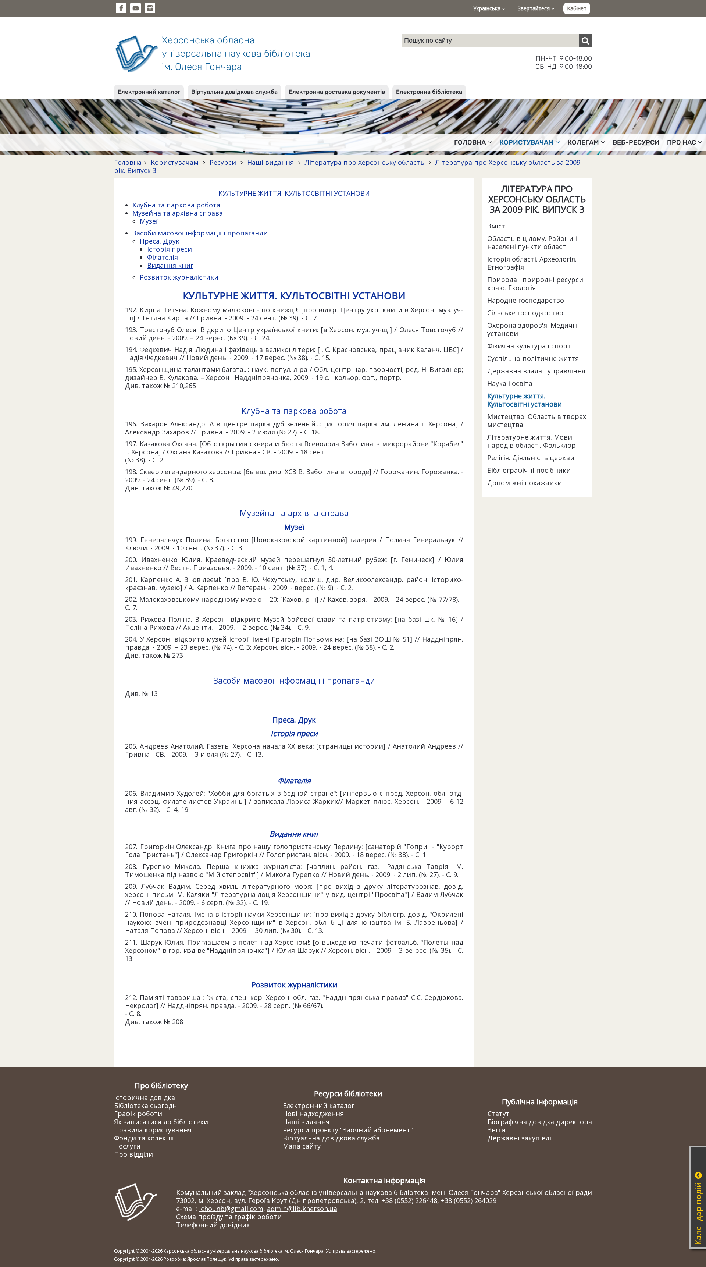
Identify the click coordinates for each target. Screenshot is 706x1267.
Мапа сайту (302, 1146)
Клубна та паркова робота (176, 204)
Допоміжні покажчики (524, 483)
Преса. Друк (159, 241)
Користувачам (174, 162)
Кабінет (576, 8)
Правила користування (153, 1129)
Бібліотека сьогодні (146, 1105)
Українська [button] (487, 8)
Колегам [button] (583, 142)
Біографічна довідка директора (540, 1121)
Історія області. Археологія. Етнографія (532, 263)
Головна (128, 162)
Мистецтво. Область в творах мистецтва (536, 420)
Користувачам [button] (526, 142)
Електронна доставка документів (337, 91)
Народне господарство (525, 300)
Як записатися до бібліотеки (161, 1121)
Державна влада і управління (536, 371)
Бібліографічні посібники (529, 470)
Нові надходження (313, 1113)
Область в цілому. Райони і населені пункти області (532, 242)
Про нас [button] (681, 142)
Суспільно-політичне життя (533, 358)
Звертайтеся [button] (534, 8)
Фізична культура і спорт (529, 346)
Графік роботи (138, 1113)
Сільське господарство (525, 313)
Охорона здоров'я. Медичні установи (533, 329)
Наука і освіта (509, 383)
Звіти (497, 1129)
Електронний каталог (149, 91)
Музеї (149, 221)
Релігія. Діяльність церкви (530, 458)
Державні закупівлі (519, 1137)
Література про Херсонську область (364, 162)
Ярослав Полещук (206, 1259)
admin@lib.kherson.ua (302, 1208)
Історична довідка (144, 1097)
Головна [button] (470, 142)
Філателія (162, 257)
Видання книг (170, 265)
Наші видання (270, 162)
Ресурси (223, 162)
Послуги (127, 1146)
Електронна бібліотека (429, 91)
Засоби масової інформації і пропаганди (200, 232)
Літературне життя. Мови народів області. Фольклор (531, 441)
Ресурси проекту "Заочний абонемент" (348, 1129)
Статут (499, 1113)
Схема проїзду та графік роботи (229, 1216)
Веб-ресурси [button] (636, 142)
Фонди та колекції (144, 1137)
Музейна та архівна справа (177, 213)
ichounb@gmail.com (231, 1208)
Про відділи (133, 1154)
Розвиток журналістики (179, 277)
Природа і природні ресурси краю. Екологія (535, 284)
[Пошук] (585, 40)
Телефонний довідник (213, 1224)
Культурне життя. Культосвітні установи (524, 400)
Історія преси (169, 249)
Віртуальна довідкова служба (234, 91)
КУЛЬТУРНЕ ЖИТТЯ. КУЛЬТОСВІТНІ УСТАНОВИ (294, 193)
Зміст (496, 226)
